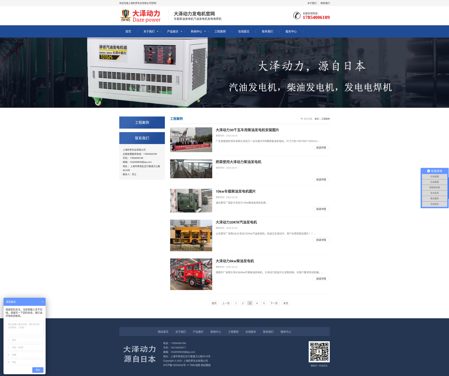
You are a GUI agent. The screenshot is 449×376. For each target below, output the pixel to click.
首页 (128, 31)
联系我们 (325, 3)
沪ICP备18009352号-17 (176, 365)
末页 (285, 303)
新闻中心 (196, 31)
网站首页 (163, 331)
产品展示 (172, 31)
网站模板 (206, 365)
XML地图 (195, 365)
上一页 (226, 303)
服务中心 (291, 31)
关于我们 (312, 3)
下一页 (274, 303)
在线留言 (243, 31)
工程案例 (220, 31)
